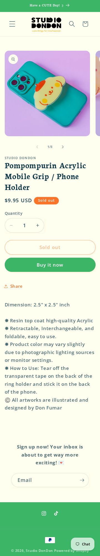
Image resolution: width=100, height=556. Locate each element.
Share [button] (16, 286)
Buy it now (50, 265)
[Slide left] (37, 147)
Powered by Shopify (71, 550)
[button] (12, 24)
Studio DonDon (39, 550)
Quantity (14, 213)
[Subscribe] (82, 480)
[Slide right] (63, 147)
